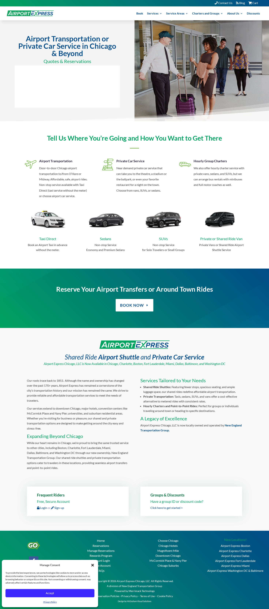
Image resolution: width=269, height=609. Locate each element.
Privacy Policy (50, 602)
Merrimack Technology (142, 591)
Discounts (253, 13)
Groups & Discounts (167, 495)
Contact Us (225, 3)
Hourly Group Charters (210, 161)
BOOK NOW (132, 305)
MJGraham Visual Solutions (139, 601)
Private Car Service (130, 161)
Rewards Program (101, 555)
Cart (255, 3)
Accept (50, 593)
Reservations (101, 545)
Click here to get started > (166, 507)
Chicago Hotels (168, 545)
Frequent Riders (51, 495)
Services (152, 13)
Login (43, 507)
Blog (242, 3)
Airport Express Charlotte (235, 551)
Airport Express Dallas (235, 555)
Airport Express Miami (235, 565)
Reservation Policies (107, 596)
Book (139, 13)
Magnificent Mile (168, 550)
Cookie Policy (165, 596)
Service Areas (175, 13)
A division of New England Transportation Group (134, 586)
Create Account (101, 565)
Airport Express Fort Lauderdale (235, 560)
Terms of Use (147, 596)
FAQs (100, 570)
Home (101, 540)
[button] (92, 565)
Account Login (101, 560)
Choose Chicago (168, 540)
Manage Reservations (101, 550)
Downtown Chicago (168, 555)
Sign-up (59, 507)
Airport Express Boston (235, 545)
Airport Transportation (55, 161)
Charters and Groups (205, 13)
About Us (233, 13)
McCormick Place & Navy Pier (168, 560)
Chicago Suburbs (168, 565)
